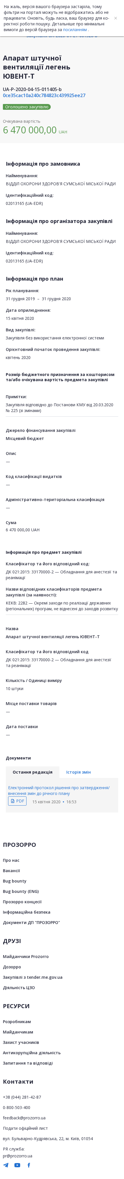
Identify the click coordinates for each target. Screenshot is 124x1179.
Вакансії (11, 870)
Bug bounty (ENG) (21, 891)
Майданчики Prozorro (26, 956)
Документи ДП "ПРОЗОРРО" (31, 922)
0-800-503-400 (16, 1107)
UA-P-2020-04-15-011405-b (32, 89)
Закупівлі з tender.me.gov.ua (33, 977)
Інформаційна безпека (26, 912)
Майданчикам (18, 1032)
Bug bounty (15, 881)
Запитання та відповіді (28, 1063)
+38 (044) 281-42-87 (22, 1097)
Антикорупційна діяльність (32, 1052)
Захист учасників (21, 1042)
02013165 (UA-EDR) (24, 203)
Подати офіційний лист (25, 1128)
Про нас (11, 860)
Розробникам (17, 1021)
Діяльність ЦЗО (19, 987)
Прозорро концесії (22, 901)
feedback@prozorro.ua (24, 1118)
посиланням (75, 29)
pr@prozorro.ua (17, 1156)
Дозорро (12, 967)
